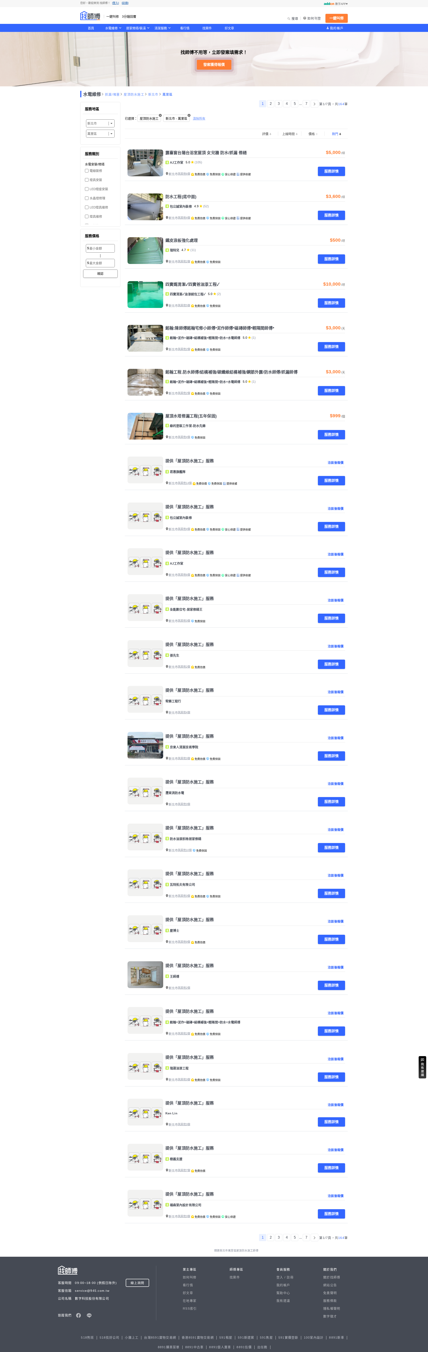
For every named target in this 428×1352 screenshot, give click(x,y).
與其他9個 (184, 941)
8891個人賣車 (220, 1347)
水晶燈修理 (97, 198)
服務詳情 (331, 171)
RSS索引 (190, 1308)
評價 (265, 134)
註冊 (290, 1277)
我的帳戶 (337, 28)
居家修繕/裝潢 (136, 28)
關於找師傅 (331, 1277)
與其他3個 (184, 620)
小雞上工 (131, 1337)
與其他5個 (184, 305)
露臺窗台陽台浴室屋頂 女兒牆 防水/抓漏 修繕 (206, 153)
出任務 (262, 1347)
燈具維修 (96, 216)
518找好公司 (109, 1337)
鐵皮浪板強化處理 (181, 240)
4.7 (183, 250)
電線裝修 (96, 170)
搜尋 (295, 18)
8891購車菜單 (169, 1347)
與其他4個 (184, 217)
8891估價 (244, 1347)
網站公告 (330, 1285)
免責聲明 (330, 1293)
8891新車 (336, 1337)
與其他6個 (184, 173)
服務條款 (330, 1300)
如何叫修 (189, 1277)
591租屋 (225, 1337)
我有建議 (283, 1300)
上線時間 (288, 134)
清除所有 (199, 118)
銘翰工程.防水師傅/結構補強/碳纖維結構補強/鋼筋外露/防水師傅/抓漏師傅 (231, 372)
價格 (312, 134)
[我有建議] (422, 1067)
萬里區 (168, 94)
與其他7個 (184, 1170)
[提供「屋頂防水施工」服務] (145, 470)
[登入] (115, 3)
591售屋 (266, 1337)
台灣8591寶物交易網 (160, 1337)
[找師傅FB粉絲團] (78, 1315)
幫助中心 (283, 1293)
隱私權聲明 (331, 1308)
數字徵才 (330, 1316)
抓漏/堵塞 (112, 94)
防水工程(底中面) (180, 197)
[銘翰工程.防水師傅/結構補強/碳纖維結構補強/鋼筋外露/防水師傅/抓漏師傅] (145, 382)
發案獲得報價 (214, 64)
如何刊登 (314, 18)
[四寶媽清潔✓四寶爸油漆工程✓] (145, 294)
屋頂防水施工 (134, 94)
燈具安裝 (96, 180)
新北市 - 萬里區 (176, 118)
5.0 (188, 162)
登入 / (281, 1277)
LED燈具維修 (99, 207)
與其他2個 (184, 261)
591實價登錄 (288, 1337)
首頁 (91, 28)
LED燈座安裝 (99, 189)
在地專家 (189, 1300)
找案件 (207, 28)
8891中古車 (194, 1347)
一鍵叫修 (336, 18)
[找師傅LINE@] (89, 1315)
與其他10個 (185, 850)
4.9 (196, 206)
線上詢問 (137, 1283)
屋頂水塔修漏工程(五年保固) (191, 416)
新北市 (153, 94)
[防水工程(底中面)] (145, 206)
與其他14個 (185, 483)
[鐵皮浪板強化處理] (145, 250)
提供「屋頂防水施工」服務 (189, 461)
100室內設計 (314, 1337)
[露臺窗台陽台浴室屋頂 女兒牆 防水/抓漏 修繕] (145, 163)
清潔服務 (160, 28)
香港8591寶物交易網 (198, 1337)
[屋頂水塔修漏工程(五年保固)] (145, 426)
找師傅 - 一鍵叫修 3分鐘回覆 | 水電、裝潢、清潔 (90, 15)
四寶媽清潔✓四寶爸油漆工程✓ (192, 284)
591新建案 (246, 1337)
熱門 (335, 134)
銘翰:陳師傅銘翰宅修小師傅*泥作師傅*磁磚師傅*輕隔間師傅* (219, 328)
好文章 (229, 28)
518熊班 (87, 1337)
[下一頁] (314, 104)
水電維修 (111, 28)
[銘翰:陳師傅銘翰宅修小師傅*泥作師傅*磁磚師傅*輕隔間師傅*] (145, 338)
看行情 (184, 28)
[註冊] (125, 3)
